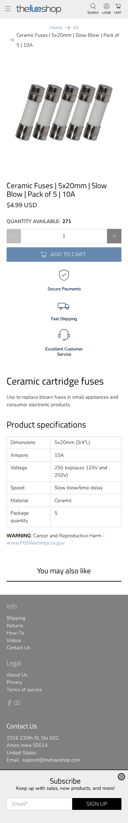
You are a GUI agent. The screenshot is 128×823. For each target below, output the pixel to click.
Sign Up (96, 804)
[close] (121, 776)
